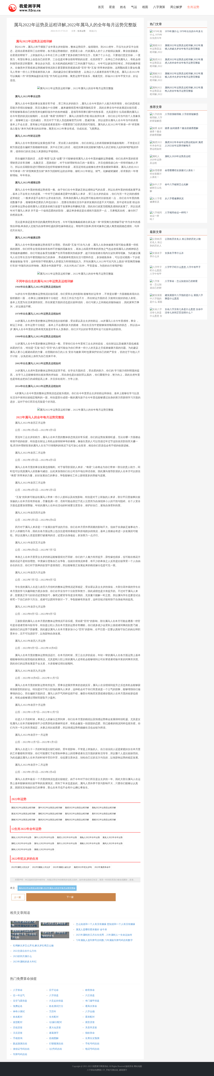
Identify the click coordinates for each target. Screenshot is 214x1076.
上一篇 (17, 897)
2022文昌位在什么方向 (24, 951)
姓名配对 (17, 1017)
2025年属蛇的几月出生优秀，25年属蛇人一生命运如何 (104, 935)
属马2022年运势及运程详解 (77, 813)
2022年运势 (18, 799)
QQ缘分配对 (55, 1022)
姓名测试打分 (56, 1006)
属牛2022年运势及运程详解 (50, 807)
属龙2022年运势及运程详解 (23, 813)
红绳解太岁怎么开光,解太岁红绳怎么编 (33, 945)
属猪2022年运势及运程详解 (104, 820)
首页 (101, 7)
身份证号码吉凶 (21, 1049)
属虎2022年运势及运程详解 (77, 807)
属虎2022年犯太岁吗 (83, 867)
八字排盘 (54, 995)
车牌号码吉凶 (20, 1054)
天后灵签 (17, 1033)
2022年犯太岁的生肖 (24, 858)
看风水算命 (91, 1006)
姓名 (123, 7)
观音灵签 (90, 1022)
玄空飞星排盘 (20, 1001)
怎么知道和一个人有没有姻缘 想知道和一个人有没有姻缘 (105, 924)
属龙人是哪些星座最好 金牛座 (91, 929)
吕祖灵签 (17, 1027)
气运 (134, 7)
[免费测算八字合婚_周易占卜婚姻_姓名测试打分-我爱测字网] (24, 8)
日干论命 (54, 990)
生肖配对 (54, 1017)
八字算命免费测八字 (96, 1070)
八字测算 (159, 7)
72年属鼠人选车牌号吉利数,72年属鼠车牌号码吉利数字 (104, 940)
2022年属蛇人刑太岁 (20, 867)
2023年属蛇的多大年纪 (24, 961)
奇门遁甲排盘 (92, 1001)
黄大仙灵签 (55, 1027)
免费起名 (17, 1006)
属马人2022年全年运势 (44, 843)
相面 (145, 7)
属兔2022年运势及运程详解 (104, 807)
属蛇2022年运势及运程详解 (50, 813)
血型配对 (17, 1022)
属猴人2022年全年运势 (90, 843)
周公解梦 (176, 7)
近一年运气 (19, 995)
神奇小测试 (19, 1011)
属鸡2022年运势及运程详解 (50, 820)
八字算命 (17, 990)
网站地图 (138, 1066)
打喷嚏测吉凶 (56, 1043)
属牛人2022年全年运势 (44, 837)
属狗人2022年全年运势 (21, 849)
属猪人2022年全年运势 (44, 849)
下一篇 (70, 897)
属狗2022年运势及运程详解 (77, 820)
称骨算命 (90, 990)
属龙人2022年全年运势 (112, 837)
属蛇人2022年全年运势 (21, 843)
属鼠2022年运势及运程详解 (23, 807)
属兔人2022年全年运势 (90, 837)
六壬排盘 (90, 995)
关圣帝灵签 (91, 1027)
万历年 (52, 1011)
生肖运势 (193, 7)
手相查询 (17, 1038)
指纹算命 (90, 1033)
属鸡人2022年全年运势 (112, 843)
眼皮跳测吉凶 (20, 1043)
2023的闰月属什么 (22, 956)
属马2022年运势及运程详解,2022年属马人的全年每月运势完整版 (47, 888)
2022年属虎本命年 (102, 867)
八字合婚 (90, 1011)
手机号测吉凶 (112, 1070)
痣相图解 (54, 1038)
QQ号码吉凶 (55, 1049)
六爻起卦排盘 (56, 1001)
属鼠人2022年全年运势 (21, 837)
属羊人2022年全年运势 (67, 843)
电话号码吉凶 (92, 1049)
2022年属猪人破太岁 (62, 867)
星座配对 (90, 1017)
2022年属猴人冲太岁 (41, 867)
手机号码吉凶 (92, 1043)
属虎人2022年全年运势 (67, 837)
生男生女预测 (92, 1038)
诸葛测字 (54, 1033)
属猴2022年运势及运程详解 (23, 820)
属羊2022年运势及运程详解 (104, 813)
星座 (112, 7)
